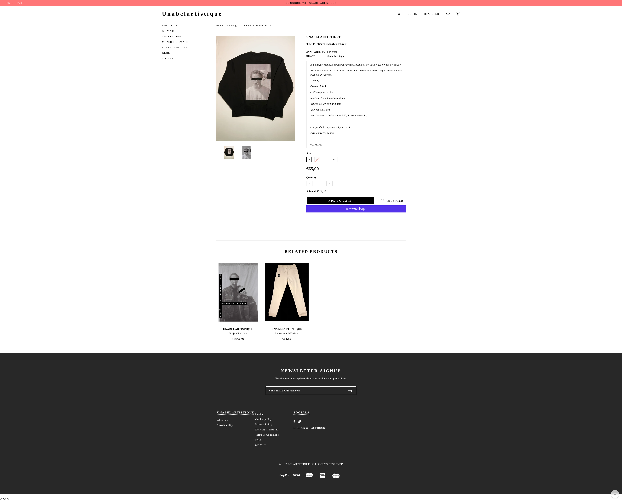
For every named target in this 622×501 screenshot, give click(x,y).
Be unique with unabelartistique (311, 3)
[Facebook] (294, 421)
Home (219, 25)
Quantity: (311, 177)
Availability (315, 52)
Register (431, 13)
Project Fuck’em (238, 333)
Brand (311, 56)
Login (412, 13)
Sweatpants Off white (286, 333)
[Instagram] (299, 421)
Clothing (232, 25)
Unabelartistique (192, 14)
